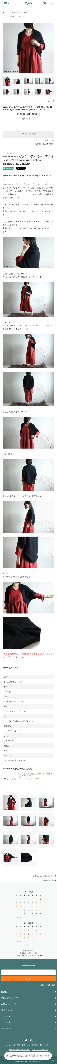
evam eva (13, 17)
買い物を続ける (48, 880)
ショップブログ (32, 1045)
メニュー (11, 3)
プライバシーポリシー (40, 1050)
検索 (30, 3)
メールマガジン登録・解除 (15, 1045)
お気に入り (30, 119)
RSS (41, 1045)
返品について (49, 141)
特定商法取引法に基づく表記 (19, 1050)
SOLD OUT (30, 134)
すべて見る (49, 101)
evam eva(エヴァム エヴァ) (29, 779)
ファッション (15, 12)
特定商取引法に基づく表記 (44, 144)
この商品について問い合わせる (42, 876)
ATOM (48, 1045)
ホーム (3, 12)
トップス (27, 12)
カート (49, 3)
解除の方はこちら (48, 985)
